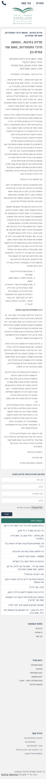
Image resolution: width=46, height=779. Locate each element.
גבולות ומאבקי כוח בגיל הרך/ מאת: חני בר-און (24, 525)
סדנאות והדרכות (36, 684)
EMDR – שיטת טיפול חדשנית (31, 556)
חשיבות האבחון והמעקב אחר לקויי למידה (26, 605)
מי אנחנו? (38, 632)
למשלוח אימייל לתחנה (33, 753)
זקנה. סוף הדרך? (36, 587)
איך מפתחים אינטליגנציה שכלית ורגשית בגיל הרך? (24, 545)
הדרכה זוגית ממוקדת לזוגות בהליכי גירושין (26, 592)
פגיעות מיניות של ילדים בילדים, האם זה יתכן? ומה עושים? (24, 581)
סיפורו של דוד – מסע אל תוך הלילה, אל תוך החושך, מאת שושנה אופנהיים (25, 568)
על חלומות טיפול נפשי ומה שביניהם (28, 551)
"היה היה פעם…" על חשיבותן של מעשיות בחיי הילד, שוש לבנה (23, 611)
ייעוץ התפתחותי (36, 672)
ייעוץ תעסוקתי (36, 676)
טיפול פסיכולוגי (36, 665)
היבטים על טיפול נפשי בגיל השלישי (28, 561)
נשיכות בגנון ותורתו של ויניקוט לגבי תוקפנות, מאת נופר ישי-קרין (24, 598)
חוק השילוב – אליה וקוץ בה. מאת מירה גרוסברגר (27, 537)
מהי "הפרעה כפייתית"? (34, 574)
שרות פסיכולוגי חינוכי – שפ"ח (30, 680)
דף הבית (39, 628)
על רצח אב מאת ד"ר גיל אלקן (31, 530)
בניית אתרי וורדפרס (9, 774)
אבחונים (39, 669)
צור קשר (39, 636)
